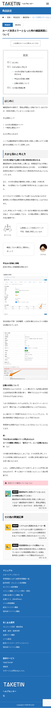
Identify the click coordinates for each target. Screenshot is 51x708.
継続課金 (18, 25)
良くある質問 (8, 622)
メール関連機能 (9, 603)
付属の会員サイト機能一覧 (13, 595)
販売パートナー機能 (10, 607)
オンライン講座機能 (10, 587)
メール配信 (7, 639)
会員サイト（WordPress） (13, 599)
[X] (4, 696)
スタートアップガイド (11, 575)
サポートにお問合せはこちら (14, 671)
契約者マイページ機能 (11, 611)
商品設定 (7, 25)
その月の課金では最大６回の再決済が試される (28, 73)
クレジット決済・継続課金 (13, 627)
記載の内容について (21, 83)
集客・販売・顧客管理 (11, 631)
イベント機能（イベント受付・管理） (17, 591)
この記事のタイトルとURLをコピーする (25, 43)
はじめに (15, 62)
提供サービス (8, 658)
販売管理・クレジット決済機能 (14, 583)
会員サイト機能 (9, 635)
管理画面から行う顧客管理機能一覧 (16, 579)
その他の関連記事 (18, 88)
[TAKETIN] (11, 3)
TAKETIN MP (8, 662)
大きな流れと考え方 (19, 67)
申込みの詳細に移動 (21, 79)
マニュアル (7, 570)
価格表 (5, 667)
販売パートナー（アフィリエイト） (16, 643)
